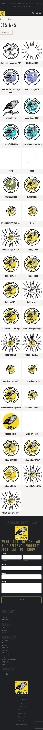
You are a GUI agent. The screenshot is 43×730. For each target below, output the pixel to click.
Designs (3, 633)
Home (2, 19)
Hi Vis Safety (5, 662)
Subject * (4, 573)
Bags (2, 653)
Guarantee (4, 617)
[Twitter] (7, 674)
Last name (25, 560)
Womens (4, 645)
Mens (3, 643)
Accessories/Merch (7, 655)
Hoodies (3, 657)
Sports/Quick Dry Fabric (8, 660)
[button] (37, 13)
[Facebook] (3, 674)
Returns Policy (5, 615)
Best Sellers (4, 641)
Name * (3, 554)
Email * (3, 565)
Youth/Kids (4, 648)
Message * (4, 582)
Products (4, 630)
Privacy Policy (5, 620)
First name (4, 560)
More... (3, 664)
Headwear (4, 650)
